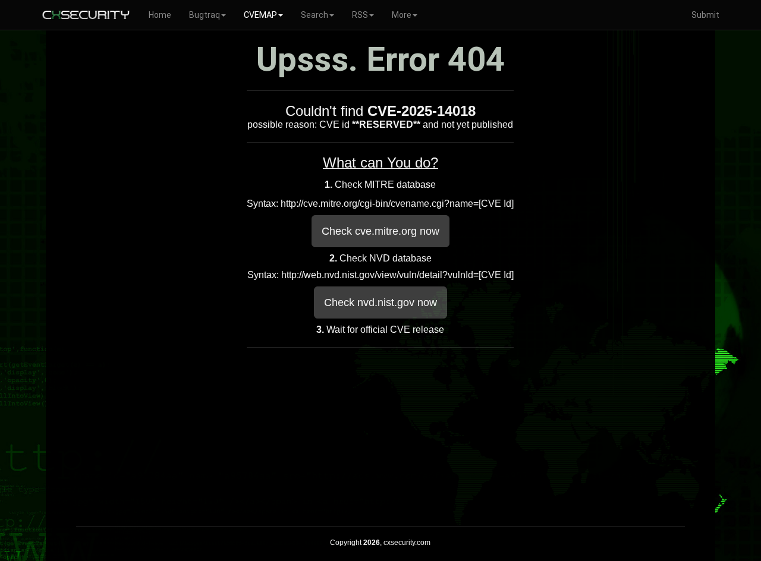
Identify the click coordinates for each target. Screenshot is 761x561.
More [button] (401, 15)
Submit (705, 15)
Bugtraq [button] (204, 15)
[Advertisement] (380, 434)
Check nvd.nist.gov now (380, 302)
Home (160, 15)
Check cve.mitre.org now (380, 231)
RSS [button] (360, 15)
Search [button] (314, 15)
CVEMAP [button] (260, 15)
